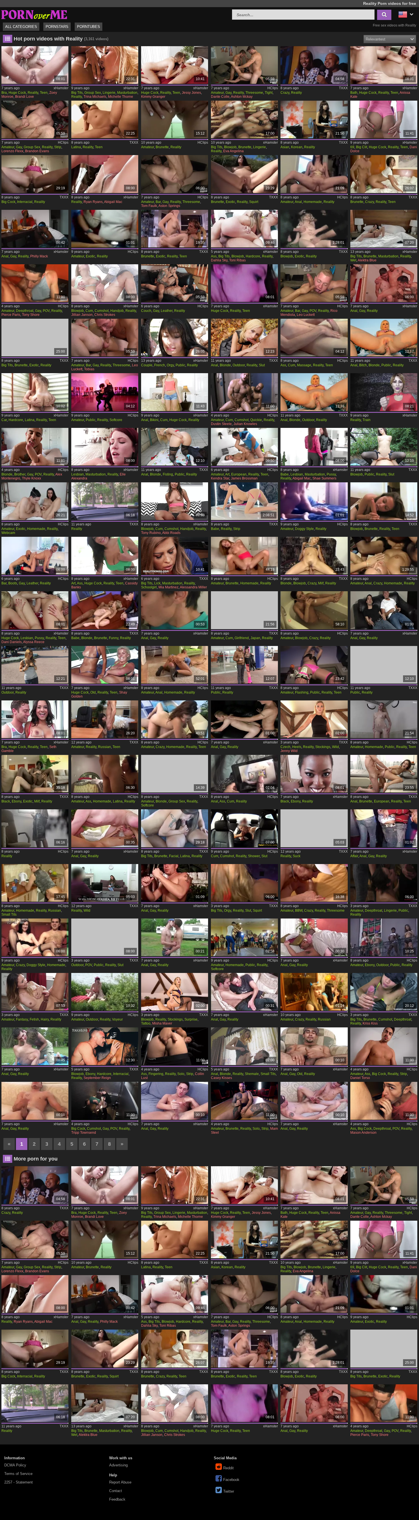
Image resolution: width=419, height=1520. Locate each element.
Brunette (162, 147)
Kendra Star (220, 478)
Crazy (284, 93)
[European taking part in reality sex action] (244, 447)
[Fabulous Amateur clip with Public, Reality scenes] (383, 937)
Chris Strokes (104, 315)
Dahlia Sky (219, 260)
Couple (146, 365)
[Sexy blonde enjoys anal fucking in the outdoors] (313, 392)
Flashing (301, 692)
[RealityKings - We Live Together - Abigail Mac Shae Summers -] (313, 447)
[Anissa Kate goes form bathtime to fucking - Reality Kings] (383, 65)
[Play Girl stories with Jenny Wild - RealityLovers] (313, 719)
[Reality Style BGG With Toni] (244, 228)
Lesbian (77, 474)
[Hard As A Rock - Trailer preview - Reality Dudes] (244, 992)
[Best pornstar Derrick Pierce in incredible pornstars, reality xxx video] (104, 119)
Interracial (24, 202)
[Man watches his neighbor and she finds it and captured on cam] (34, 828)
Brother (19, 474)
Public (180, 365)
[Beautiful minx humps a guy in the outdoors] (34, 665)
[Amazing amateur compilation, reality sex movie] (313, 665)
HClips (272, 88)
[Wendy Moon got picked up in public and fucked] (244, 665)
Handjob (117, 311)
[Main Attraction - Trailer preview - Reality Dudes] (174, 1100)
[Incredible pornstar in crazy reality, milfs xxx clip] (313, 555)
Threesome (254, 93)
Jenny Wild (289, 751)
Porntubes (88, 27)
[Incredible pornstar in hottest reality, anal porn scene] (383, 773)
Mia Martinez (168, 587)
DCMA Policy (15, 1465)
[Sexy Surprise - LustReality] (174, 992)
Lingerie (109, 93)
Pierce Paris (10, 315)
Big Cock (8, 202)
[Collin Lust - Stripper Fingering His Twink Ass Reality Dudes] (174, 1046)
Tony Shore (31, 315)
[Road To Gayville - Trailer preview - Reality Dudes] (313, 1100)
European (239, 474)
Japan (255, 638)
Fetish (34, 1019)
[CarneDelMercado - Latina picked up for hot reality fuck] (34, 392)
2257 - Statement (18, 1482)
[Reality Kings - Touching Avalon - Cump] (174, 392)
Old (93, 692)
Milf (321, 583)
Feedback (117, 1499)
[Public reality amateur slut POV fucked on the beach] (104, 937)
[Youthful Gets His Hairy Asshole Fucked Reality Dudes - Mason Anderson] (383, 1100)
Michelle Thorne (120, 97)
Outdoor (239, 365)
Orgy (170, 365)
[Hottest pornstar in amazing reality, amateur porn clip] (174, 773)
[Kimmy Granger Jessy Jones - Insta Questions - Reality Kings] (174, 65)
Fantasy (22, 1019)
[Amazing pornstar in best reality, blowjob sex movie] (383, 501)
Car (4, 420)
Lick (157, 583)
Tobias (89, 369)
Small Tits (9, 915)
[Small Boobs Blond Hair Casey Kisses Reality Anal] (244, 1046)
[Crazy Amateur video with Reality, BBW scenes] (313, 883)
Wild (335, 747)
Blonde (225, 365)
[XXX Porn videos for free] (34, 14)
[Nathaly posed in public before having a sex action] (383, 665)
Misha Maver (162, 1023)
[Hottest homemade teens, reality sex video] (383, 719)
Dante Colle (220, 97)
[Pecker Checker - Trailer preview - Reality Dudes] (34, 1046)
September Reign (97, 1078)
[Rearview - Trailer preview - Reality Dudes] (174, 937)
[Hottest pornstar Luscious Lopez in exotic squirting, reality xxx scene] (244, 174)
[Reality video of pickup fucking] (104, 501)
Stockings (322, 747)
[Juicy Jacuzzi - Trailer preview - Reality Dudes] (174, 883)
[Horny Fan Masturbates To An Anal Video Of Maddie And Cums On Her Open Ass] (244, 773)
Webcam (8, 533)
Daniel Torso (360, 1078)
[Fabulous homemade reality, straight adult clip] (313, 174)
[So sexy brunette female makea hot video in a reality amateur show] (174, 119)
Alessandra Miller (193, 587)
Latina (76, 147)
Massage (304, 365)
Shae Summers (324, 478)
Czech (285, 747)
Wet (353, 260)
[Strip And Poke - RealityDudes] (34, 119)
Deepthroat (24, 311)
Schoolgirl (149, 587)
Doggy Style (304, 529)
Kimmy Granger (153, 97)
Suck (296, 856)
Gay (228, 93)
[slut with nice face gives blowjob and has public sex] (383, 447)
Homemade (313, 202)
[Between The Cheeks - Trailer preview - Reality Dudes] (244, 719)
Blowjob (230, 147)
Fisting (168, 474)
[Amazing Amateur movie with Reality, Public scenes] (104, 392)
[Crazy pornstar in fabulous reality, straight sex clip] (383, 174)
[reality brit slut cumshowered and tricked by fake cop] (244, 828)
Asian (284, 147)
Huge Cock (17, 93)
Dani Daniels (11, 642)
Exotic (230, 202)
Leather (166, 311)
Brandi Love (24, 97)
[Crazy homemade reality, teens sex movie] (174, 719)
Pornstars (57, 27)
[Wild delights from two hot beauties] (104, 883)
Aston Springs (169, 206)
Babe (284, 474)
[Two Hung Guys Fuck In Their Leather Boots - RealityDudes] (34, 555)
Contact (115, 1491)
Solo (180, 1074)
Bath (353, 93)
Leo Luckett (306, 315)
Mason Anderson (363, 1133)
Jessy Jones (191, 93)
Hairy (45, 1019)
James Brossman (244, 478)
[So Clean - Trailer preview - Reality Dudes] (174, 610)
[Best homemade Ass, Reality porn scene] (104, 773)
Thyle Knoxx (31, 478)
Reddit (228, 1468)
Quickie (256, 420)
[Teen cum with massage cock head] (313, 337)
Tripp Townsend (83, 1133)
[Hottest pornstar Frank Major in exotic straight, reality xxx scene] (34, 337)
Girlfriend (242, 638)
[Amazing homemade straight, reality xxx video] (244, 555)
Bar (158, 202)
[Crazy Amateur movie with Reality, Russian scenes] (313, 992)
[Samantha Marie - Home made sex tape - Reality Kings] (244, 283)
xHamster (61, 88)
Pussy (331, 474)
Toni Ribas (237, 260)
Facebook (231, 1480)
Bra (4, 93)
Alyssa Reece (33, 642)
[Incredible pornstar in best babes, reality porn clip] (244, 501)
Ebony (16, 801)
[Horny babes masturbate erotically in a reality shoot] (104, 65)
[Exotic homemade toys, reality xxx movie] (34, 501)
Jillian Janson (82, 315)
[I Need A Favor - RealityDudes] (313, 283)
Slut (262, 365)
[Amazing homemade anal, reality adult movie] (174, 665)
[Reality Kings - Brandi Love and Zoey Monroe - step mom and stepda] (34, 65)
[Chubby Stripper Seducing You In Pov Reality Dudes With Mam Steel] (244, 1100)
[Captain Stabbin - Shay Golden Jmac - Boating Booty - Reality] (104, 665)
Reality (33, 93)
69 (352, 147)
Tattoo (145, 1023)
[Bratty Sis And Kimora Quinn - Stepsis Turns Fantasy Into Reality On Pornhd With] (34, 992)
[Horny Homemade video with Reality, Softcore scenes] (244, 937)
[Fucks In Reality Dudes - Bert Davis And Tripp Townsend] (104, 1100)
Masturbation (127, 93)
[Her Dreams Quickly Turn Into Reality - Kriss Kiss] (383, 992)
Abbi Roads (171, 533)
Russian (104, 747)
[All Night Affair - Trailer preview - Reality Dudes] (383, 828)
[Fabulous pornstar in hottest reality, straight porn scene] (313, 119)
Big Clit (361, 147)
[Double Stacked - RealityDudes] (104, 337)
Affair (354, 856)
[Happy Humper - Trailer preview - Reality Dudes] (313, 937)
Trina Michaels (95, 97)
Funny (113, 638)
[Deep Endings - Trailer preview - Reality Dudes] (104, 828)
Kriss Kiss (370, 1023)
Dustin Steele (221, 424)
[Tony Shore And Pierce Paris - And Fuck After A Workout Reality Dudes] (34, 283)
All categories (21, 27)
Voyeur (117, 1019)
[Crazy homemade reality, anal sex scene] (383, 555)
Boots (12, 583)
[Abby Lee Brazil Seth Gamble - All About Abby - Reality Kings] (34, 719)
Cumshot (102, 311)
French (159, 365)
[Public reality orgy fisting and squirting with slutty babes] (244, 883)
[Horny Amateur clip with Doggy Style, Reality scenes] (313, 501)
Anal (298, 202)
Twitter (228, 1491)
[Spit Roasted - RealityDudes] (174, 174)
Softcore (115, 420)
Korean (296, 147)
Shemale (252, 1074)
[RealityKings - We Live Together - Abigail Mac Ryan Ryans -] (104, 174)
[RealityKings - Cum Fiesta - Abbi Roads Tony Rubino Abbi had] (174, 501)
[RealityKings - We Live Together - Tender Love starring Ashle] (104, 447)
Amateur (217, 93)
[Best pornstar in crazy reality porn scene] (313, 65)
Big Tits (77, 93)
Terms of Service (18, 1474)
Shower (254, 856)
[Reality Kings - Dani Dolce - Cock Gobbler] (383, 119)
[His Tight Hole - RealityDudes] (244, 65)
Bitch (363, 365)
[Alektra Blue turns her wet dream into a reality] (383, 228)
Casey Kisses (221, 1078)
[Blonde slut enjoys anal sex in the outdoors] (244, 337)
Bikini (154, 420)
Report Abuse (120, 1482)
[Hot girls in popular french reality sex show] (174, 337)
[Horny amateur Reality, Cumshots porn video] (244, 610)
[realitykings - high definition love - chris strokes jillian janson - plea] (104, 283)
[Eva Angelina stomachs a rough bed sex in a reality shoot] (244, 119)
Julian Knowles (245, 424)
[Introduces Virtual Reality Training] (383, 392)
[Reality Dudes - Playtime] (383, 283)
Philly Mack (39, 256)
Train (367, 420)
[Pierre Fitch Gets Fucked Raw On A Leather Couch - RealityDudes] (174, 283)
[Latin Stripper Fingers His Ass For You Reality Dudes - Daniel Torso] (383, 1046)
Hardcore (253, 256)
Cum (89, 311)
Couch (146, 311)
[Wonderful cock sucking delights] (313, 828)
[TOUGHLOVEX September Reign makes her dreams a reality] (104, 1046)
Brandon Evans (37, 151)
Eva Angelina (233, 151)
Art (227, 474)
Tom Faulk (149, 206)
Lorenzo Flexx (12, 151)
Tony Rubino (151, 533)
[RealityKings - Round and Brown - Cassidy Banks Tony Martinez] (104, 555)
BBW (298, 911)
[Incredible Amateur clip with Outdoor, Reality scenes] (104, 992)
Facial (173, 856)
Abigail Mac (113, 202)
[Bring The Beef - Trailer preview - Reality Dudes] (383, 610)
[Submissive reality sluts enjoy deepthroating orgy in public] (383, 883)
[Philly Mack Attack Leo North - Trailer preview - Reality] (34, 228)
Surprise (191, 1019)
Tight (268, 93)
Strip (57, 147)
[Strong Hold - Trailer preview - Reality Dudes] (313, 1046)
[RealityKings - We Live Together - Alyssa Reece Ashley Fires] (34, 610)
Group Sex (92, 93)
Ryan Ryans (93, 202)
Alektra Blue (367, 260)
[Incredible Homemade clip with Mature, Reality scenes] (34, 883)
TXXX (343, 88)
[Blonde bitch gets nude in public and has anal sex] (383, 337)
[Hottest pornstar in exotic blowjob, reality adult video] (313, 228)
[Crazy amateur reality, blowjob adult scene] (313, 610)
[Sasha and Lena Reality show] (104, 719)
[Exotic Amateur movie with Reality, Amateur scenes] (104, 228)
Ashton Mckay (242, 97)
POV (46, 311)
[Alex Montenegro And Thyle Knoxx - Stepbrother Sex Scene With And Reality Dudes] (34, 447)
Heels (296, 747)
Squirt (253, 202)
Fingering (156, 1074)
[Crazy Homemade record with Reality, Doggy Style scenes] (34, 937)
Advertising (118, 1465)
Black (5, 801)
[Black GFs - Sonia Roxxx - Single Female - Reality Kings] (313, 773)
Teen (44, 93)
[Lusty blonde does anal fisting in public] (174, 447)
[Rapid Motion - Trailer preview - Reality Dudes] (34, 1100)
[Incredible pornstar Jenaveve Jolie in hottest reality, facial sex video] (174, 828)
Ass (214, 256)
